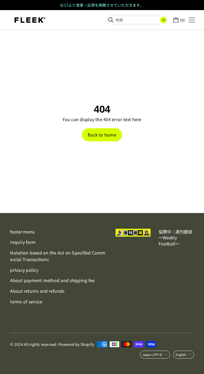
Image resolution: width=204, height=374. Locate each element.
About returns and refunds (37, 291)
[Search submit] (163, 20)
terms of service (26, 301)
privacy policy (24, 270)
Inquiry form (23, 242)
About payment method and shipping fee (52, 280)
